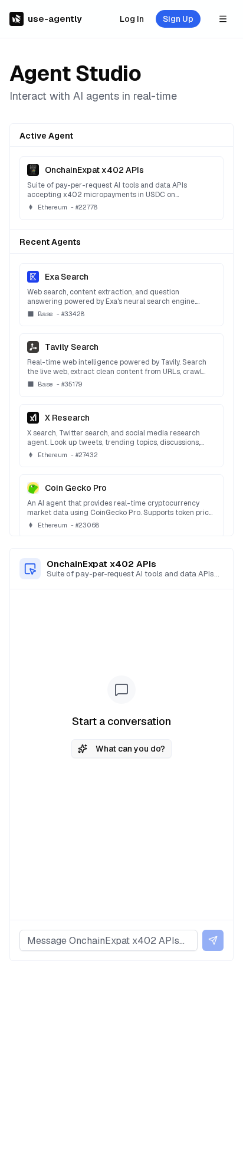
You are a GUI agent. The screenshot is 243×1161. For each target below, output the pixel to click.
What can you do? (130, 748)
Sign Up (178, 19)
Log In (132, 19)
